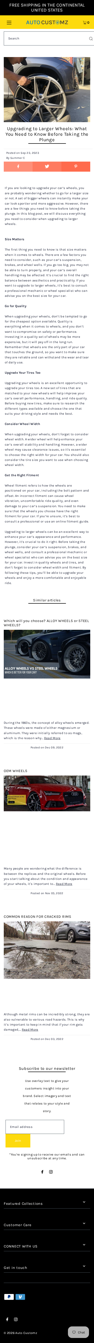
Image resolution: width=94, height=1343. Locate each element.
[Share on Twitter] (47, 167)
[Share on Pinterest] (75, 167)
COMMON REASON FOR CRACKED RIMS (37, 917)
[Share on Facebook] (18, 167)
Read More (52, 738)
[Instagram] (51, 1172)
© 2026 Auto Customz (20, 1333)
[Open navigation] (14, 22)
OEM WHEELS (15, 771)
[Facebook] (42, 1172)
